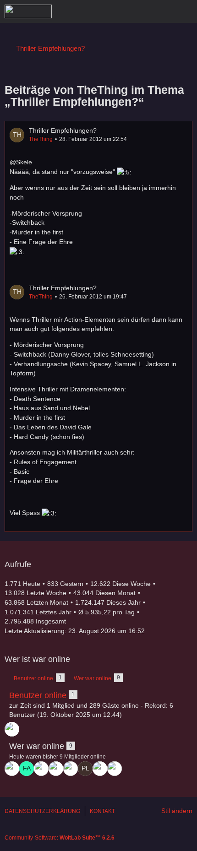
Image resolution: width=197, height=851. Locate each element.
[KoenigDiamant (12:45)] (41, 768)
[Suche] (139, 11)
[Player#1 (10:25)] (85, 768)
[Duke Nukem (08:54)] (114, 768)
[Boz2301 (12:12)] (70, 768)
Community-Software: (60, 838)
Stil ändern (176, 810)
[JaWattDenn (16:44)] (12, 729)
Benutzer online (37, 695)
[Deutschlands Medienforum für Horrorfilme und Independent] (28, 11)
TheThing (41, 139)
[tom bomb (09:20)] (100, 768)
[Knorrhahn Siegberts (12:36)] (56, 768)
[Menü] (185, 11)
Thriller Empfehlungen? (63, 130)
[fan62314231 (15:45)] (26, 768)
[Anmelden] (162, 11)
